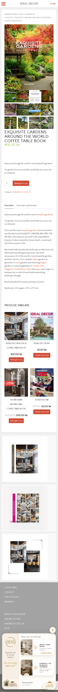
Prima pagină (10, 14)
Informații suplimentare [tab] (27, 205)
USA (42, 266)
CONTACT (9, 592)
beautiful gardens (44, 214)
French (17, 262)
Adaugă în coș (21, 183)
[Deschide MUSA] (49, 686)
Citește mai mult (42, 355)
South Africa (19, 269)
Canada (35, 266)
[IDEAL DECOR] (29, 3)
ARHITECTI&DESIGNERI (14, 614)
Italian (35, 259)
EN (51, 4)
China (28, 269)
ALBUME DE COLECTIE (22, 192)
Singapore (9, 269)
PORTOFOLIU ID (11, 597)
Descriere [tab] (9, 205)
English (43, 262)
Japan (37, 269)
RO (54, 4)
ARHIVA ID (9, 602)
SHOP (20, 14)
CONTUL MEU (10, 587)
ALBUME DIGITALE (12, 619)
